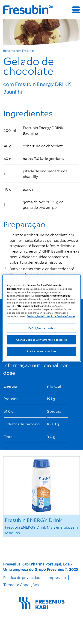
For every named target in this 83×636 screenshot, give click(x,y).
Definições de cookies (41, 328)
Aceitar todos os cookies (41, 351)
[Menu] (76, 10)
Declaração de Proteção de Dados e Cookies (51, 316)
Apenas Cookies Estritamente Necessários (41, 339)
